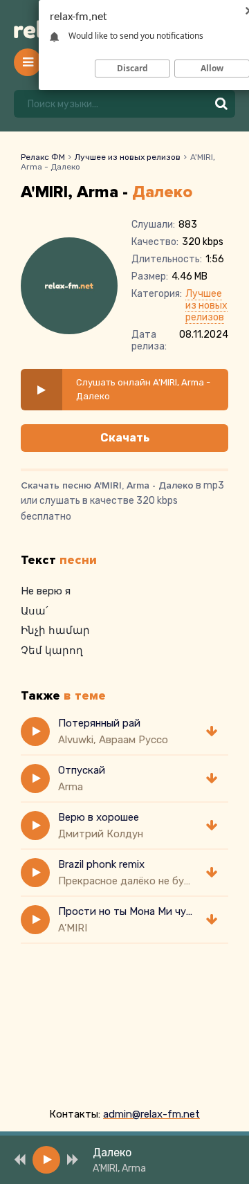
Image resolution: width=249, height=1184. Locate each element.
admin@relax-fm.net (151, 1114)
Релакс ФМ (43, 157)
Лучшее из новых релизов (128, 157)
